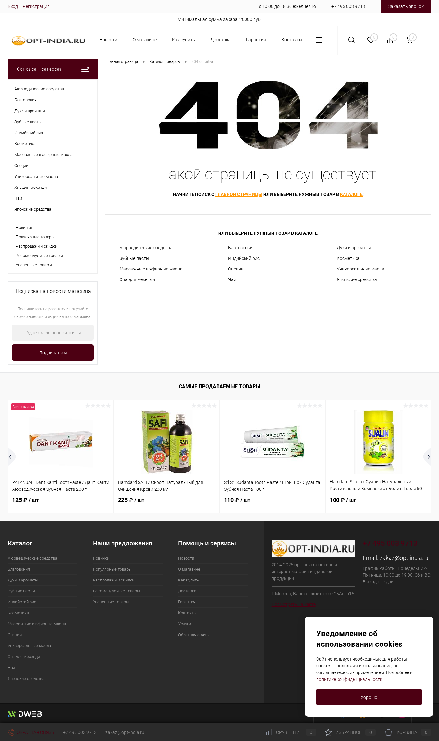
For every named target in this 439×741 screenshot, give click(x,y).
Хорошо (369, 697)
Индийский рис (244, 258)
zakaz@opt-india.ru (404, 557)
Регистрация (36, 6)
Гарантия (256, 39)
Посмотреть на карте (294, 604)
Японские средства (357, 279)
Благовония (241, 247)
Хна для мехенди (137, 279)
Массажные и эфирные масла (151, 268)
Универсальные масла (360, 268)
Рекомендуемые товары (39, 255)
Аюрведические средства (146, 247)
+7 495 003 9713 (348, 6)
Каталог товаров (38, 69)
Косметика (348, 258)
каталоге (351, 194)
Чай (232, 279)
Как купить (183, 39)
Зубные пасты (134, 258)
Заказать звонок (406, 6)
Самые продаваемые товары (219, 386)
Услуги (184, 623)
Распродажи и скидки (36, 246)
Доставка (221, 39)
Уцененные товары (34, 264)
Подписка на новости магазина (53, 291)
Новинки (24, 227)
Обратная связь (193, 634)
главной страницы (238, 194)
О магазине (145, 39)
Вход (13, 6)
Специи (236, 268)
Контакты (292, 39)
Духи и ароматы (354, 247)
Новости (108, 39)
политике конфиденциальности (349, 679)
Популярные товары (35, 236)
